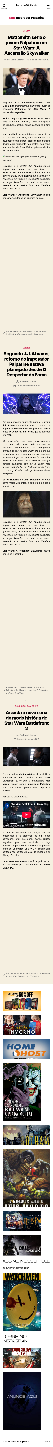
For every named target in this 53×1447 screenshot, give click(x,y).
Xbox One (34, 976)
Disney (9, 331)
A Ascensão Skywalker (16, 687)
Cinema (26, 31)
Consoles (20, 706)
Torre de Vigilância (26, 5)
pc (38, 973)
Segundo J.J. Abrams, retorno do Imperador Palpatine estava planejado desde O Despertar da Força (26, 364)
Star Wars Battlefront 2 (18, 976)
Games (30, 706)
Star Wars (19, 693)
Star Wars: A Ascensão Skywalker (27, 334)
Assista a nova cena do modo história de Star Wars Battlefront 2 (26, 720)
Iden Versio (11, 973)
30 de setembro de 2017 (28, 739)
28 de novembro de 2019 (28, 385)
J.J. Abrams (21, 690)
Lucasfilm (37, 331)
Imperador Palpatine (22, 331)
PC (36, 706)
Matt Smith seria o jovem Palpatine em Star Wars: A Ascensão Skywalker (26, 45)
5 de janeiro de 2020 (39, 60)
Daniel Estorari (17, 60)
